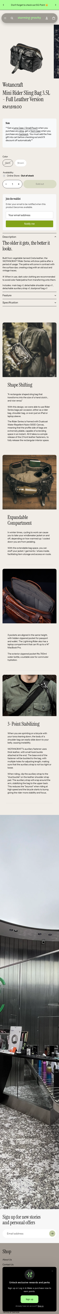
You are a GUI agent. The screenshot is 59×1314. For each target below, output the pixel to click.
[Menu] (5, 18)
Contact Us (8, 1264)
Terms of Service (11, 1312)
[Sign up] (52, 1233)
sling (21, 131)
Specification (10, 302)
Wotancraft (13, 85)
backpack (23, 134)
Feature (7, 295)
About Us (7, 1259)
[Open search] (11, 18)
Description (9, 236)
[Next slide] (55, 4)
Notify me (29, 223)
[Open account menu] (46, 18)
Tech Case (35, 131)
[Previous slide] (3, 4)
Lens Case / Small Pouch (25, 127)
